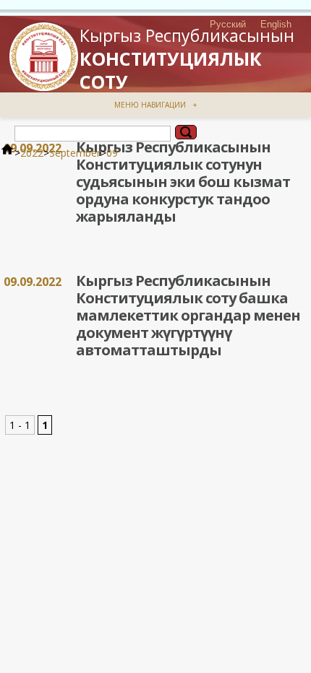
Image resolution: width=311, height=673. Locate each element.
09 (112, 153)
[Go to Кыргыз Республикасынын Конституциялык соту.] (7, 153)
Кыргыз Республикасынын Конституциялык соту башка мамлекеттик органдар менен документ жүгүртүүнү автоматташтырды (188, 315)
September (75, 153)
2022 (31, 153)
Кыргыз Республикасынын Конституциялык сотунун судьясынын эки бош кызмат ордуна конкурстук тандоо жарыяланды (183, 181)
